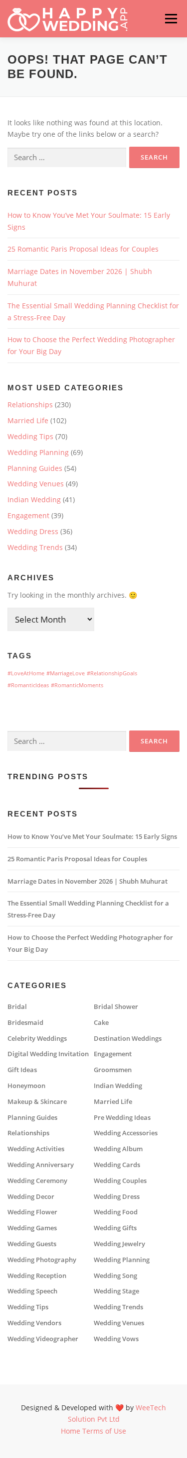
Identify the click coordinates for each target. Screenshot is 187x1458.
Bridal (17, 1006)
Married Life (27, 420)
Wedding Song (115, 1276)
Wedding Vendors (34, 1323)
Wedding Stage (116, 1291)
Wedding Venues (35, 483)
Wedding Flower (32, 1212)
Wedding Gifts (115, 1228)
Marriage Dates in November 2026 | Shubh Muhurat (87, 881)
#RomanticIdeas (28, 685)
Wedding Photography (41, 1260)
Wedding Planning (38, 452)
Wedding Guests (31, 1244)
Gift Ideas (22, 1070)
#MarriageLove (65, 673)
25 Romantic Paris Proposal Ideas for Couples (83, 249)
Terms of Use (104, 1431)
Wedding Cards (117, 1165)
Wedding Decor (30, 1196)
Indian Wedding (34, 499)
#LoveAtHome (25, 673)
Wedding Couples (120, 1181)
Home (70, 1431)
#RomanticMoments (77, 685)
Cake (101, 1022)
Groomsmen (113, 1070)
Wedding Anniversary (40, 1165)
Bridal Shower (116, 1006)
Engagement (28, 515)
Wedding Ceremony (37, 1181)
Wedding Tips (30, 436)
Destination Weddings (128, 1038)
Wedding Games (32, 1228)
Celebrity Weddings (37, 1038)
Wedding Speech (32, 1291)
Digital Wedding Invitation (48, 1054)
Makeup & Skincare (37, 1101)
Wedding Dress (32, 531)
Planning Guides (34, 468)
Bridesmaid (25, 1022)
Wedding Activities (35, 1149)
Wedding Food (116, 1212)
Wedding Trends (35, 547)
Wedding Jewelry (119, 1244)
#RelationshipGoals (112, 673)
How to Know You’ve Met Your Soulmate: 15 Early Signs (92, 836)
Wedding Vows (116, 1339)
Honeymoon (26, 1086)
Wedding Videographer (42, 1339)
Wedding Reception (36, 1276)
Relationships (30, 404)
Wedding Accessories (126, 1133)
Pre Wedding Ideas (122, 1117)
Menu (171, 18)
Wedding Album (118, 1149)
